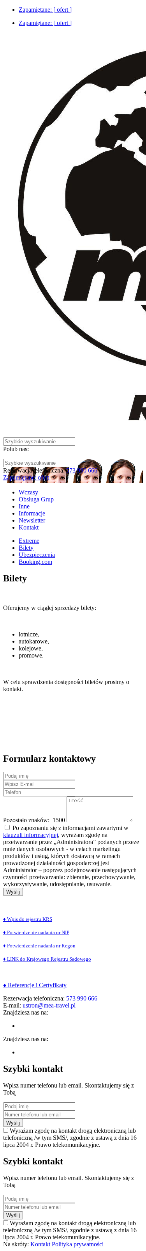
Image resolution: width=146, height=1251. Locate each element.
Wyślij (13, 892)
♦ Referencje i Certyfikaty (35, 985)
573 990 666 (81, 470)
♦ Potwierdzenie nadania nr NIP (36, 932)
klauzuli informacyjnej (30, 835)
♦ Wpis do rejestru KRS (27, 919)
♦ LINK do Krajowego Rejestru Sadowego (47, 959)
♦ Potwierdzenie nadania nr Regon (39, 946)
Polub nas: (16, 449)
